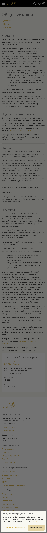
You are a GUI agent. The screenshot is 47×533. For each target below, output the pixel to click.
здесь (34, 521)
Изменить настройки (15, 527)
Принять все (36, 528)
